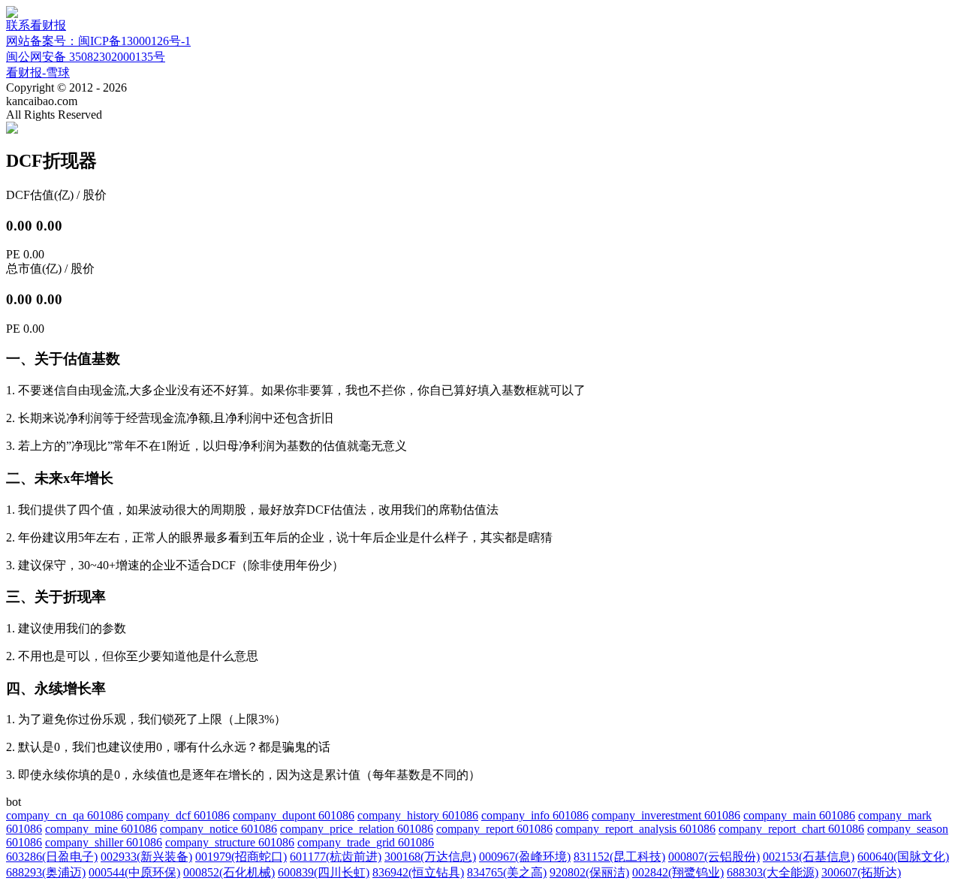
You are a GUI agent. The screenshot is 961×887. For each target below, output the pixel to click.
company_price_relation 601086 (356, 828)
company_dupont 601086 (293, 815)
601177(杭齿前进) (335, 856)
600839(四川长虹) (323, 872)
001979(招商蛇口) (241, 856)
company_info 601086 (535, 815)
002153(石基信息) (808, 856)
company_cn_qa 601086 (64, 815)
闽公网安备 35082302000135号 (85, 56)
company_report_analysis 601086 (635, 828)
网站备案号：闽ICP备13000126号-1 (98, 41)
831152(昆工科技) (619, 856)
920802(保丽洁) (589, 872)
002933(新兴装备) (146, 856)
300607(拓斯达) (861, 872)
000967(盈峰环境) (525, 856)
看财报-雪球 (38, 72)
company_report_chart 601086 (791, 828)
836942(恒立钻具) (418, 872)
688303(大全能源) (772, 872)
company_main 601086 (799, 815)
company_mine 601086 (101, 828)
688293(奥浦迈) (46, 872)
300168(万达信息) (430, 856)
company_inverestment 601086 (666, 815)
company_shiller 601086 (103, 842)
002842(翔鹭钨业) (678, 872)
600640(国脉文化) (903, 856)
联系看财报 (36, 25)
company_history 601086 (417, 815)
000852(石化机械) (229, 872)
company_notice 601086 (218, 828)
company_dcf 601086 (178, 815)
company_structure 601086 (229, 842)
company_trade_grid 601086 (365, 842)
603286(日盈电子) (52, 856)
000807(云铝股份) (714, 856)
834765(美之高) (507, 872)
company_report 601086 (494, 828)
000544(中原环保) (134, 872)
